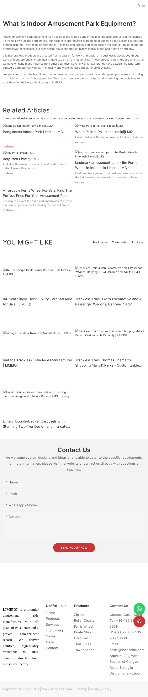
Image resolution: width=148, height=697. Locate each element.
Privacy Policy (100, 689)
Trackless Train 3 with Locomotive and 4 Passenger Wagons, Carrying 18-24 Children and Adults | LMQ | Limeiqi (108, 302)
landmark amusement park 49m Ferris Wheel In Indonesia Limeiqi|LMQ (106, 165)
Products (137, 242)
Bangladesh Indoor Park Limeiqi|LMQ (33, 132)
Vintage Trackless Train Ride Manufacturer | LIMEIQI (37, 362)
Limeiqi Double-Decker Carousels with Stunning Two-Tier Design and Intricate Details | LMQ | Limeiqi (35, 424)
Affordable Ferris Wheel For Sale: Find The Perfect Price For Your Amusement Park (37, 193)
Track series (100, 242)
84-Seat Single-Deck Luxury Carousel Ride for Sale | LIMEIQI (37, 301)
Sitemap (80, 689)
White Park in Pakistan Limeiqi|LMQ (104, 132)
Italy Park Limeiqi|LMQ (21, 159)
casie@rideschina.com (127, 650)
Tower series (120, 242)
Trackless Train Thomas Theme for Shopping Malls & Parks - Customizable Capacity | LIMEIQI (107, 363)
